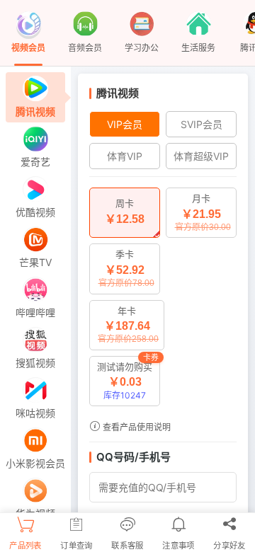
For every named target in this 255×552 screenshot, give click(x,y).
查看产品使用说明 (136, 427)
